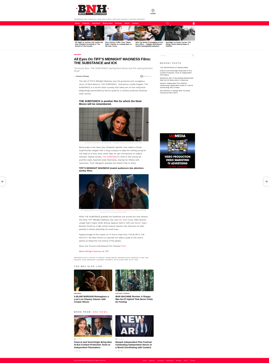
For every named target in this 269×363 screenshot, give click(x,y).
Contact (135, 23)
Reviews (118, 23)
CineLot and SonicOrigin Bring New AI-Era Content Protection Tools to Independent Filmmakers (93, 345)
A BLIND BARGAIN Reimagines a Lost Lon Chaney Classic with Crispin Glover (91, 299)
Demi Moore (112, 257)
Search (193, 55)
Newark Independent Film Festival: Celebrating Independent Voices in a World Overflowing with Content (133, 345)
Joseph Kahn (80, 260)
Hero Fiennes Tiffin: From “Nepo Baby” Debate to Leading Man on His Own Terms (118, 44)
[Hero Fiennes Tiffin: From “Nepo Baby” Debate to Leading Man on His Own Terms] (119, 33)
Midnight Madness (93, 251)
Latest (153, 13)
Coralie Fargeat (98, 257)
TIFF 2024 (134, 260)
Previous (75, 37)
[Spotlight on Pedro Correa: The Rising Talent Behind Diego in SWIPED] (180, 33)
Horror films (138, 257)
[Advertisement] (178, 113)
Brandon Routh (82, 257)
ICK (147, 257)
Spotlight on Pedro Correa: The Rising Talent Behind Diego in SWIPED (178, 44)
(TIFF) (123, 246)
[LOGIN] (194, 23)
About (127, 23)
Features (85, 23)
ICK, (120, 220)
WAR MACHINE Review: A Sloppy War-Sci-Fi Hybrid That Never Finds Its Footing (134, 299)
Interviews (96, 23)
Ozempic (109, 260)
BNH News (77, 293)
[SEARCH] (167, 23)
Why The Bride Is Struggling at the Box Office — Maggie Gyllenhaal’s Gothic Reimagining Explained (149, 44)
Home (77, 23)
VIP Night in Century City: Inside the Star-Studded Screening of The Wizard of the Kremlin (89, 44)
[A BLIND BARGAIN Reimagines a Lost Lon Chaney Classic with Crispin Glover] (93, 280)
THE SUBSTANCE (110, 157)
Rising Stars (108, 23)
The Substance (121, 260)
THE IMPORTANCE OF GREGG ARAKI (174, 68)
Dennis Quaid (124, 257)
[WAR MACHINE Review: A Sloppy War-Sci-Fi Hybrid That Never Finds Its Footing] (134, 280)
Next (194, 37)
